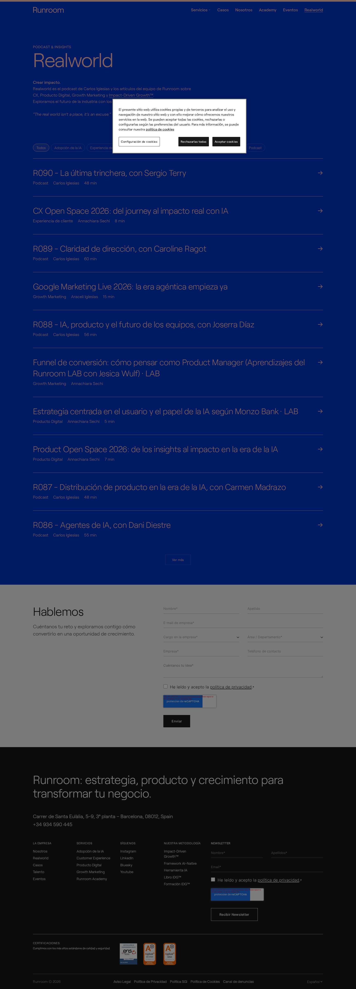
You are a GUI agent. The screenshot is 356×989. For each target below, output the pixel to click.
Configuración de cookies (139, 141)
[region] (179, 126)
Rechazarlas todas (194, 141)
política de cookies (160, 129)
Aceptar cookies (226, 141)
